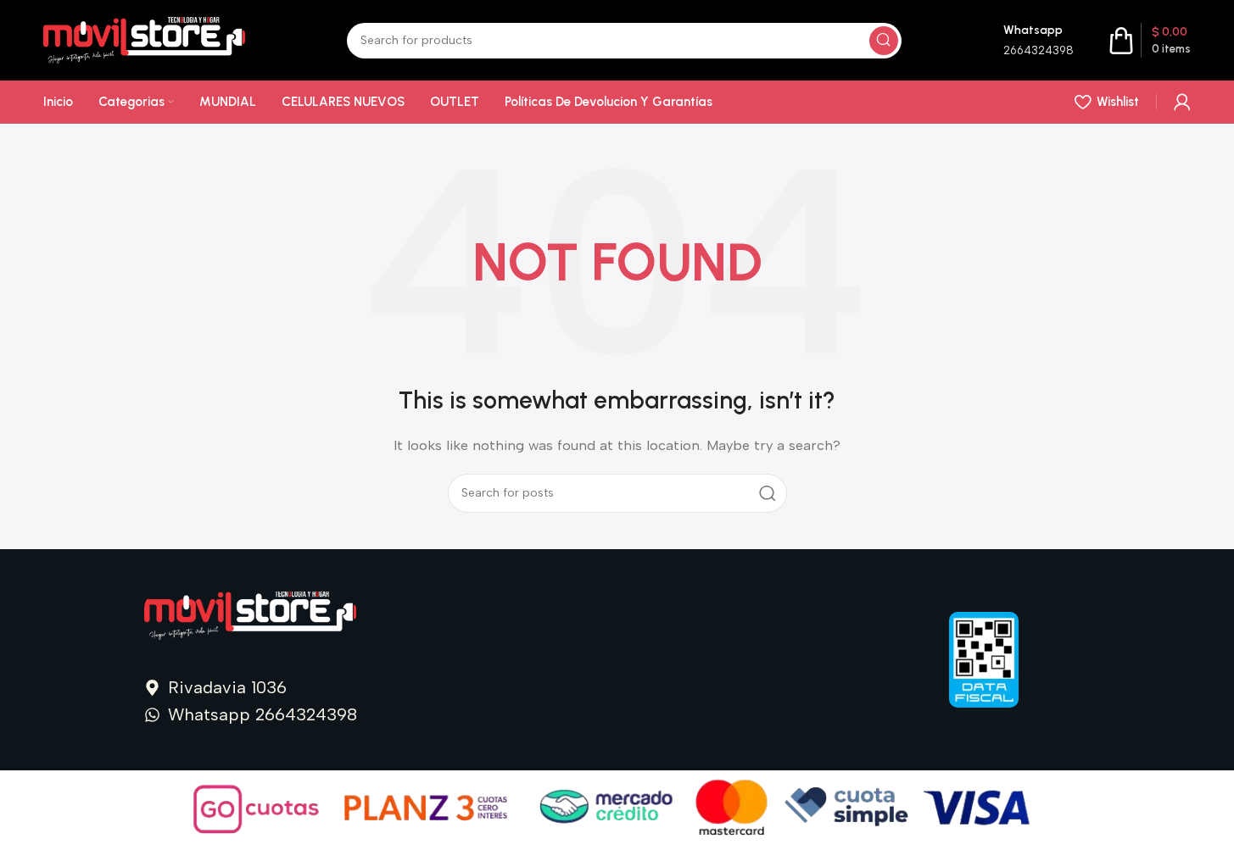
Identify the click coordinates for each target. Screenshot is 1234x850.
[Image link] (250, 614)
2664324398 (1038, 50)
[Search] (883, 40)
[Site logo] (144, 39)
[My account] (1182, 102)
